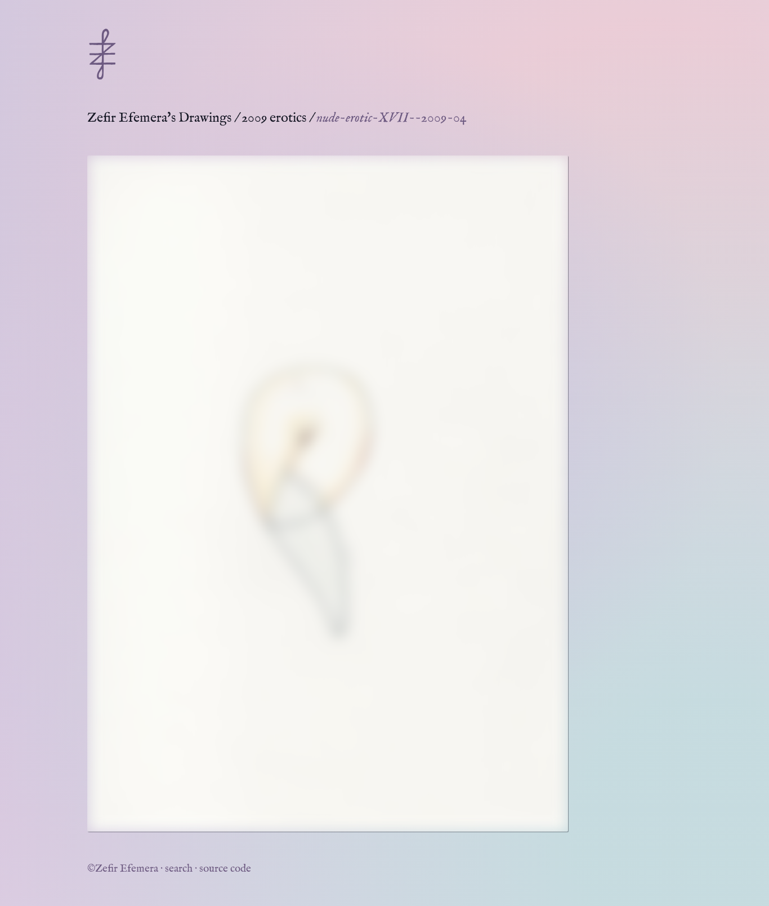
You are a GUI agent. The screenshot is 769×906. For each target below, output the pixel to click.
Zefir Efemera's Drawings (159, 118)
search (179, 869)
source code (225, 869)
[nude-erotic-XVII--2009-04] (327, 494)
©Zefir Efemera (122, 869)
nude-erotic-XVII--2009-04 (391, 118)
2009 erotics (274, 118)
